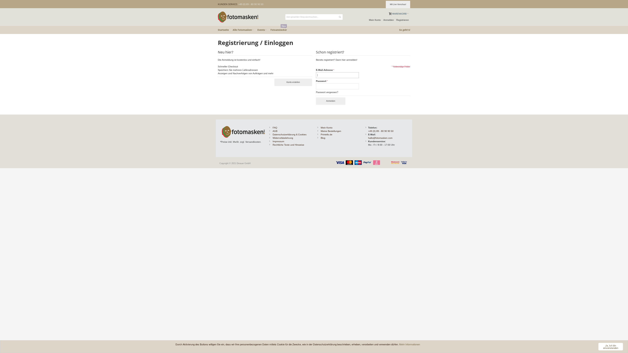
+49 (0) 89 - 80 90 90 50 (380, 131)
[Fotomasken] (238, 17)
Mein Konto (375, 20)
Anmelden (388, 20)
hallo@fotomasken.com (380, 138)
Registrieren (402, 20)
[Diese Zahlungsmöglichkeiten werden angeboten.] (372, 162)
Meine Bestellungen (331, 131)
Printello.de (326, 134)
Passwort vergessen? (327, 92)
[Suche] (340, 17)
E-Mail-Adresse (324, 70)
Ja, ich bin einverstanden (610, 347)
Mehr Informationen (409, 344)
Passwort (321, 81)
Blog (323, 138)
